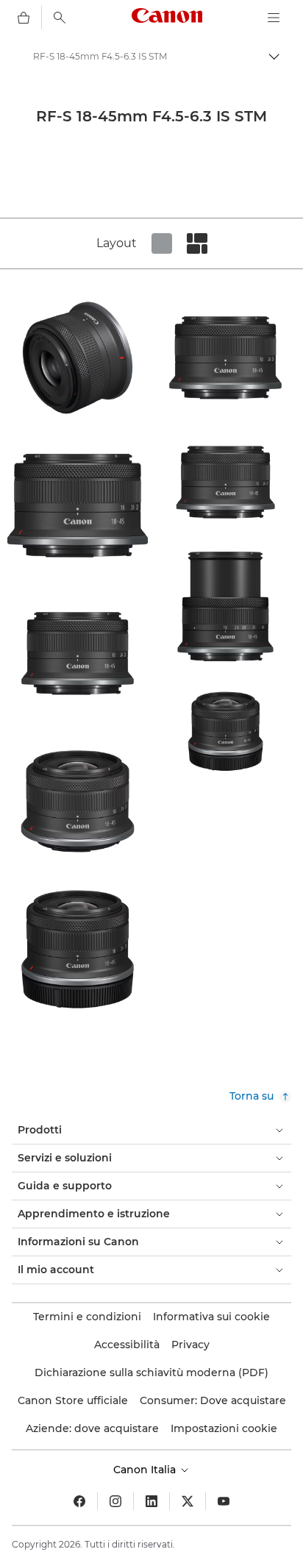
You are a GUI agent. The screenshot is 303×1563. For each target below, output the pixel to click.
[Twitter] (187, 1501)
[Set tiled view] (162, 243)
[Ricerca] (59, 17)
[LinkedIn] (151, 1501)
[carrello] (23, 17)
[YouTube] (223, 1501)
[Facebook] (79, 1501)
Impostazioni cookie (224, 1428)
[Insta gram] (115, 1501)
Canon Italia (146, 1469)
